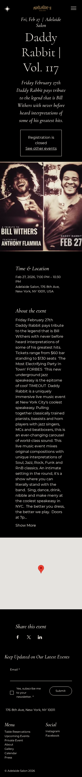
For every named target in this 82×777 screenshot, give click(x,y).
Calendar (11, 753)
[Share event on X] (29, 637)
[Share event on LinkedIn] (40, 637)
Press (8, 757)
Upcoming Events (17, 736)
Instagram (53, 731)
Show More (25, 525)
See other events (41, 148)
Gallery (9, 748)
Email (15, 669)
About (9, 744)
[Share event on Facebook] (17, 637)
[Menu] (73, 8)
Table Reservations (17, 731)
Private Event (14, 740)
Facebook (52, 735)
